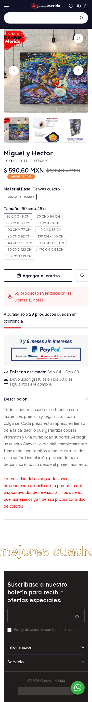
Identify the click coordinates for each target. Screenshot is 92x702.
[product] (78, 38)
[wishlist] (71, 6)
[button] (6, 6)
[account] (78, 6)
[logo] (46, 6)
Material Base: (32, 189)
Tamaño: (26, 208)
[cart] (86, 6)
